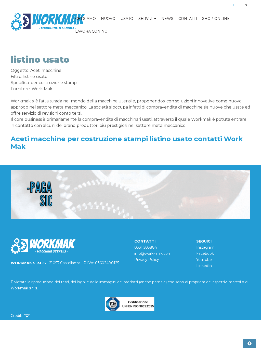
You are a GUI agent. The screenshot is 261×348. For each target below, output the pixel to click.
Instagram (205, 247)
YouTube (204, 259)
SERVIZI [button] (146, 18)
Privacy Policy (146, 259)
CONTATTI (187, 18)
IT (234, 5)
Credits (17, 315)
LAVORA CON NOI (92, 31)
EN (245, 5)
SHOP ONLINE (216, 18)
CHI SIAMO (85, 18)
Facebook (205, 253)
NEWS (167, 18)
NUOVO (108, 18)
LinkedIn (204, 265)
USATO (127, 18)
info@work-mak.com (153, 253)
